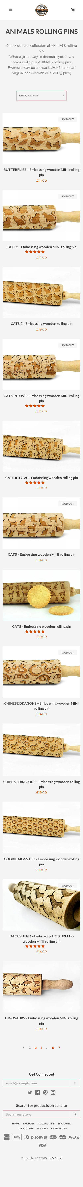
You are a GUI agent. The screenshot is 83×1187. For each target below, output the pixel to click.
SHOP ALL (28, 1123)
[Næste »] (59, 1047)
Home (16, 1123)
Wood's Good (53, 1158)
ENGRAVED (64, 1123)
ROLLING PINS (46, 1123)
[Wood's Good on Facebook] (37, 1093)
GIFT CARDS (26, 1128)
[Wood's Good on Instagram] (53, 1093)
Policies (42, 1128)
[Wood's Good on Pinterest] (45, 1093)
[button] (35, 252)
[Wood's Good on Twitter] (29, 1093)
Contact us (59, 1128)
